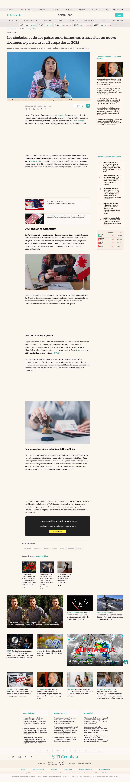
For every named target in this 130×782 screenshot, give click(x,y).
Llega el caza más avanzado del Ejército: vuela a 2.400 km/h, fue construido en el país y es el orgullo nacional (109, 91)
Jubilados (42, 10)
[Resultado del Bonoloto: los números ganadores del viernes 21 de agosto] (50, 641)
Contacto (22, 769)
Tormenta (10, 10)
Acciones (82, 10)
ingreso (62, 548)
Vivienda (56, 10)
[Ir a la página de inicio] (15, 15)
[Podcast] (72, 764)
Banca (103, 20)
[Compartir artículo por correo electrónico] (42, 109)
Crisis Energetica (76, 751)
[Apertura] (42, 764)
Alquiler (69, 10)
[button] (125, 662)
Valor (121, 232)
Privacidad (78, 773)
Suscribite (54, 769)
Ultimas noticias (12, 20)
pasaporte (54, 548)
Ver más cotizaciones (117, 24)
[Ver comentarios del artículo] (46, 109)
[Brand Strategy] (62, 763)
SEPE (57, 751)
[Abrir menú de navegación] (8, 15)
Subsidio (87, 751)
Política (60, 20)
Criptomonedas (89, 20)
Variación (110, 232)
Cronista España (11, 29)
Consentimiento (88, 773)
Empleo (94, 10)
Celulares (40, 751)
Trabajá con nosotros (104, 769)
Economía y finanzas (31, 20)
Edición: (117, 9)
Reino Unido (62, 115)
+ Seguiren (80, 106)
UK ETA (81, 350)
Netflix (107, 10)
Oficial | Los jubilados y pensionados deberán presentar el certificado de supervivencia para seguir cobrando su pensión (108, 101)
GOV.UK (57, 353)
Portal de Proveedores (85, 769)
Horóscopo (97, 751)
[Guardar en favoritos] (88, 106)
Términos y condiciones (66, 773)
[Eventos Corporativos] (52, 763)
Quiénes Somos (68, 769)
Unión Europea (78, 121)
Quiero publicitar (59, 531)
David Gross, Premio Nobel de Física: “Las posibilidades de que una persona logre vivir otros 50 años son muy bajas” (109, 81)
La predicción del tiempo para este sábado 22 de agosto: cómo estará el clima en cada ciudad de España (112, 221)
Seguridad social (26, 10)
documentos (71, 548)
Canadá (46, 548)
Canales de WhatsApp (38, 769)
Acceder (119, 15)
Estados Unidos (32, 29)
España (79, 548)
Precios (65, 751)
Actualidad (74, 20)
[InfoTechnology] (84, 763)
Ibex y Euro (47, 20)
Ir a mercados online (12, 24)
